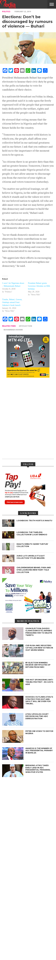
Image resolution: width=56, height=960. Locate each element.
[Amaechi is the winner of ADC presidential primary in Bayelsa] (12, 759)
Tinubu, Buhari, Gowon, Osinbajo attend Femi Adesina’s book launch (12, 302)
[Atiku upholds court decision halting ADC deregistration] (12, 725)
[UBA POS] (23, 505)
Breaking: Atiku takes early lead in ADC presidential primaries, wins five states (37, 768)
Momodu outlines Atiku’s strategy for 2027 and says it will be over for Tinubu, (39, 700)
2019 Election (25, 326)
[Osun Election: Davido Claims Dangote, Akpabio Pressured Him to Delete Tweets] (12, 639)
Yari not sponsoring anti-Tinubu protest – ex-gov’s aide (39, 682)
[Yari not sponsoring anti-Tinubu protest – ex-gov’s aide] (12, 690)
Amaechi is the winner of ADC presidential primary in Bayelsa (39, 750)
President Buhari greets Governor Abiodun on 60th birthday (39, 286)
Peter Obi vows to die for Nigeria (39, 732)
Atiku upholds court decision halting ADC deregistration (37, 716)
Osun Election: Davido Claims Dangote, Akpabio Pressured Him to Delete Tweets (38, 631)
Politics (6, 11)
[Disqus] (28, 420)
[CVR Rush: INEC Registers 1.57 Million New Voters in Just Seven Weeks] (12, 656)
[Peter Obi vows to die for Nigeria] (12, 742)
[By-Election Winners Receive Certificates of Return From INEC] (12, 673)
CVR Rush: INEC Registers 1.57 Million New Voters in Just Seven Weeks (39, 647)
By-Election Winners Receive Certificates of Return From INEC (37, 665)
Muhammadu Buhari (13, 330)
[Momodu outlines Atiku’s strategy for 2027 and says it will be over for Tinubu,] (12, 708)
